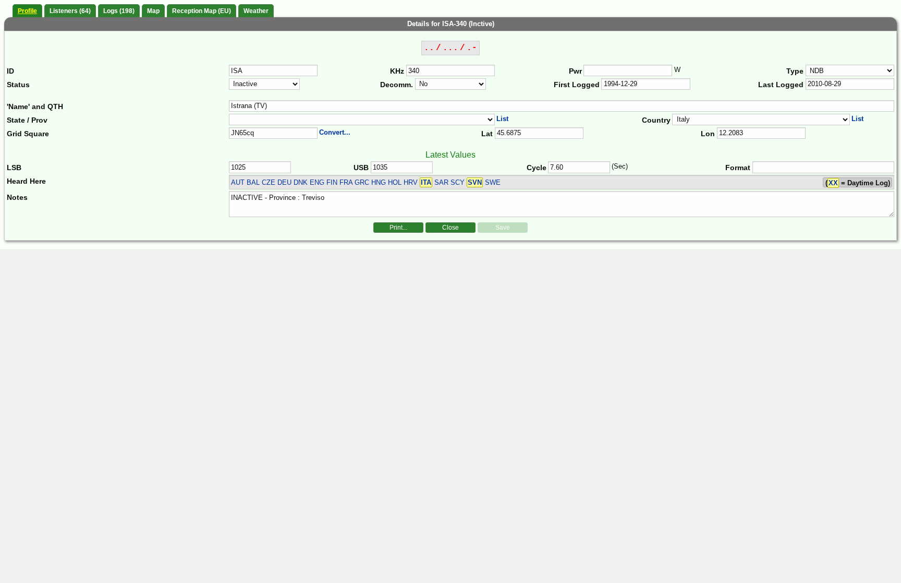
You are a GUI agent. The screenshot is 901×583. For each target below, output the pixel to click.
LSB (14, 167)
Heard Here (26, 181)
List (502, 119)
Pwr (575, 71)
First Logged (577, 84)
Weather (256, 11)
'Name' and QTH (35, 106)
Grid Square (28, 133)
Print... (398, 227)
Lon (708, 133)
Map (153, 11)
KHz (397, 71)
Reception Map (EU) (201, 11)
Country (656, 120)
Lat (487, 133)
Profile (27, 11)
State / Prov (27, 120)
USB (361, 167)
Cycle (536, 167)
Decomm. (396, 84)
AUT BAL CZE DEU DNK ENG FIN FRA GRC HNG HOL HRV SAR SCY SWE (366, 182)
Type (794, 71)
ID (10, 71)
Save (502, 227)
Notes (17, 197)
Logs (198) (119, 11)
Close (450, 227)
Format (737, 167)
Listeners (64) (70, 11)
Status (18, 84)
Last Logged (780, 84)
